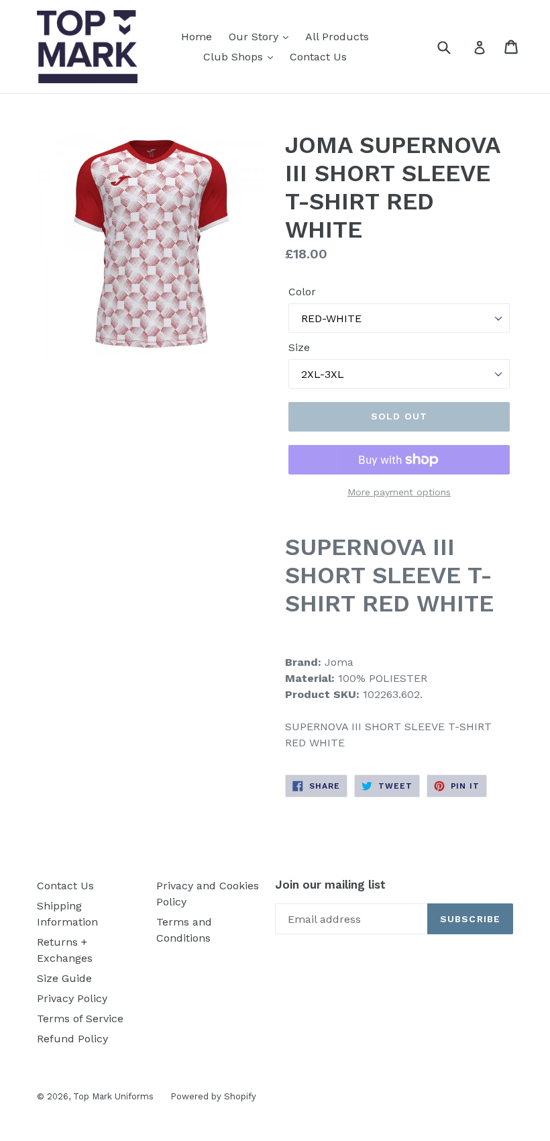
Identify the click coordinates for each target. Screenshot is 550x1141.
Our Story (255, 36)
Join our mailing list (330, 884)
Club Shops (234, 56)
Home (196, 36)
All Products (337, 36)
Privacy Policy (72, 998)
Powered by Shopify (213, 1096)
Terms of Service (80, 1018)
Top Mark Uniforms (113, 1096)
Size (299, 347)
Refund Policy (72, 1038)
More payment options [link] (399, 492)
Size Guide (64, 978)
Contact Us (318, 56)
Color (302, 291)
